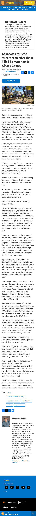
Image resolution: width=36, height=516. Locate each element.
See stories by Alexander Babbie (20, 462)
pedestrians (19, 405)
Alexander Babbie (10, 71)
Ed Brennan (26, 401)
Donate (30, 3)
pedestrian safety (13, 401)
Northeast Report (15, 21)
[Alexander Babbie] (6, 421)
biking (9, 405)
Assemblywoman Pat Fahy (15, 396)
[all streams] (33, 513)
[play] (3, 514)
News (9, 392)
